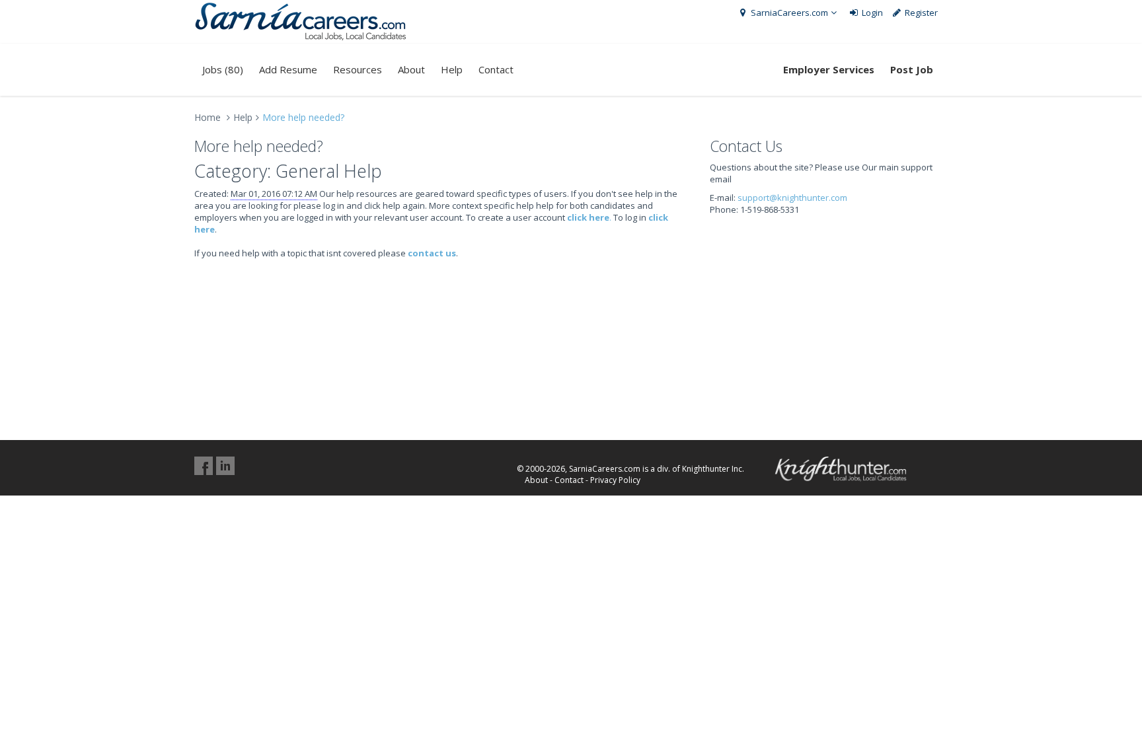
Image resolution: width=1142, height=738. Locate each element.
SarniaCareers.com (788, 12)
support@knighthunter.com (792, 197)
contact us (432, 253)
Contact (496, 69)
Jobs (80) (222, 69)
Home (207, 117)
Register (920, 12)
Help (452, 69)
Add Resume (288, 69)
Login (871, 12)
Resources (357, 69)
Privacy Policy (615, 480)
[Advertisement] (829, 314)
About (411, 69)
